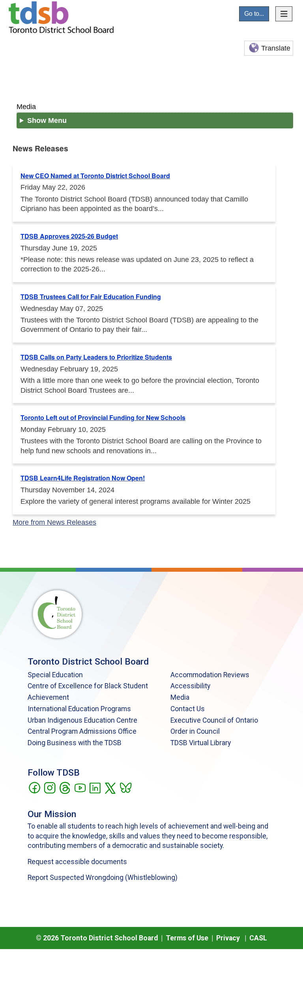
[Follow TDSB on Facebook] (34, 787)
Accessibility (190, 686)
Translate (275, 48)
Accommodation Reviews (209, 675)
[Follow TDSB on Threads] (64, 787)
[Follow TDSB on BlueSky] (125, 787)
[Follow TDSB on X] (109, 787)
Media (26, 106)
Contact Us (187, 709)
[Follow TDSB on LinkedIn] (94, 787)
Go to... (254, 13)
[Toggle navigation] (284, 13)
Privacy (228, 938)
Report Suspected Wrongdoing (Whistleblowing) (103, 878)
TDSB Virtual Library (200, 743)
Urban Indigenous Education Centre (82, 720)
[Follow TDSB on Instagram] (49, 787)
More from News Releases (54, 522)
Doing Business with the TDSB (75, 743)
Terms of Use (187, 938)
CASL (258, 938)
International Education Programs (79, 709)
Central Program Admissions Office (82, 731)
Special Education (55, 675)
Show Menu (47, 120)
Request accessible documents (77, 862)
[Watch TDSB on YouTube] (79, 787)
